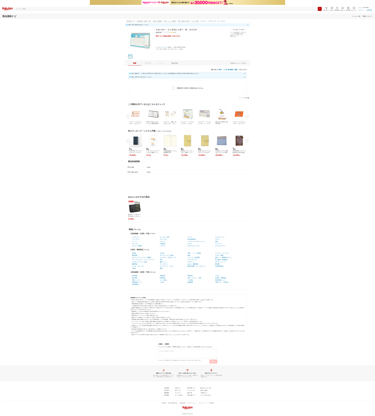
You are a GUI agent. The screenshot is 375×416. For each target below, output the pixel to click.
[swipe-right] (247, 116)
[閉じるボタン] (248, 24)
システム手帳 (194, 21)
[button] (332, 9)
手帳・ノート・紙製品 (170, 21)
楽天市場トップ (131, 21)
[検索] (320, 9)
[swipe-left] (128, 116)
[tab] (134, 63)
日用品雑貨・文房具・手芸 (144, 21)
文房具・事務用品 (157, 21)
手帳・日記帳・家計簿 (183, 21)
